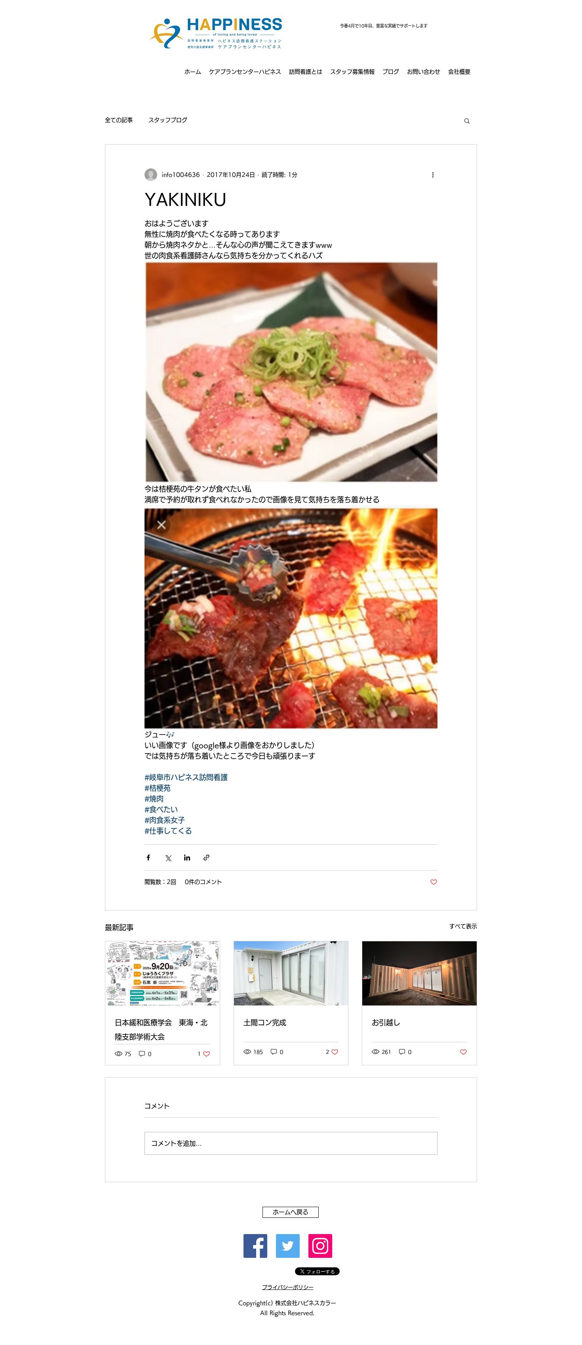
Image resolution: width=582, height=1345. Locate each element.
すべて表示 (463, 926)
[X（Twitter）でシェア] (167, 857)
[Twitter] (288, 1246)
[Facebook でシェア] (148, 857)
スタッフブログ (167, 120)
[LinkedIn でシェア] (187, 857)
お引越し (386, 1022)
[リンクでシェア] (206, 857)
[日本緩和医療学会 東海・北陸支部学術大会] (162, 973)
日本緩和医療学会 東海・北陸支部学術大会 (161, 1029)
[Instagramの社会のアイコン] (320, 1246)
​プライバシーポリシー (288, 1287)
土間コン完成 (264, 1022)
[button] (467, 120)
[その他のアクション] (432, 174)
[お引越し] (419, 973)
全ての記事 (119, 120)
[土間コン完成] (291, 973)
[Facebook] (255, 1246)
